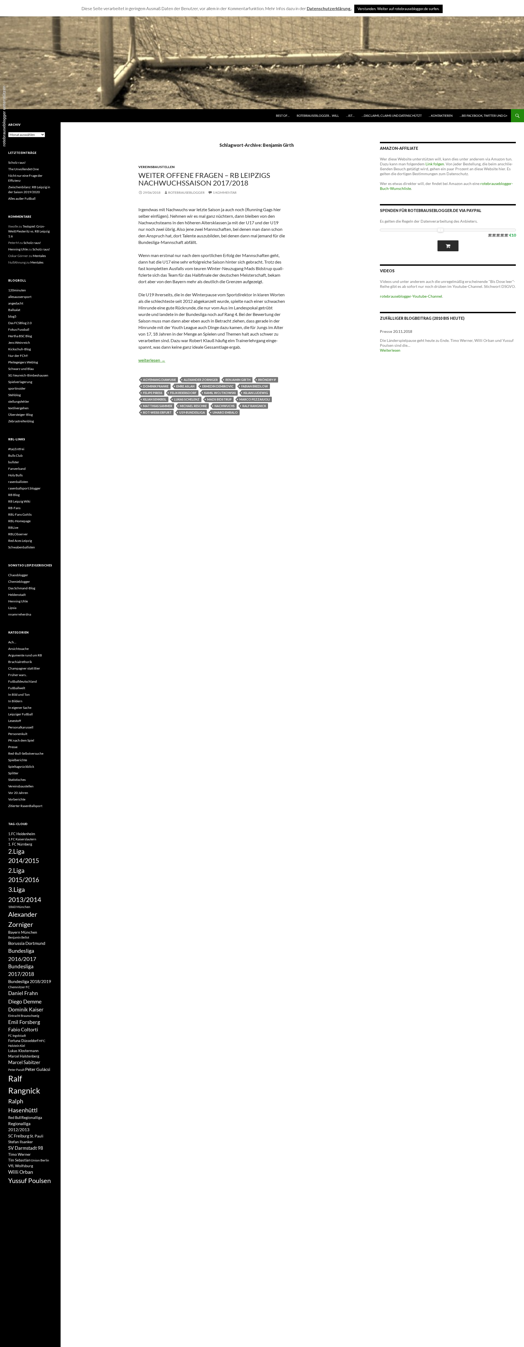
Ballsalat (14, 310)
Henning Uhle (18, 249)
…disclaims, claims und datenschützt (392, 115)
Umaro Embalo (225, 412)
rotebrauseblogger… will (318, 115)
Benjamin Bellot (18, 937)
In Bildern (15, 701)
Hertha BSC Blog (20, 336)
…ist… (350, 115)
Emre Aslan (185, 386)
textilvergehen (18, 408)
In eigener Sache (19, 708)
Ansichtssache (18, 649)
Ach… (12, 642)
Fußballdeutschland (22, 681)
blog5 (12, 316)
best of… (283, 115)
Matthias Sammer (157, 406)
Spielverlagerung (20, 382)
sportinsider (17, 388)
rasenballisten (18, 482)
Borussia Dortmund (26, 943)
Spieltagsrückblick (21, 766)
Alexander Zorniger (201, 379)
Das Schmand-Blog (21, 588)
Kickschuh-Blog (19, 349)
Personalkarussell (20, 727)
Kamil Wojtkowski (220, 393)
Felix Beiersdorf (183, 393)
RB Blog (14, 495)
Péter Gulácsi (37, 1069)
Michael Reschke (193, 406)
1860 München (19, 907)
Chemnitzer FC (19, 987)
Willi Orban (20, 1172)
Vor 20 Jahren (18, 793)
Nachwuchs (225, 406)
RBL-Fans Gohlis (20, 514)
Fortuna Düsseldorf (23, 1040)
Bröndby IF (267, 379)
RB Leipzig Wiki (19, 501)
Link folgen (434, 164)
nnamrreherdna (19, 614)
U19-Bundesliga (192, 412)
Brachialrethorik (20, 662)
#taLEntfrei (16, 449)
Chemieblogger (19, 582)
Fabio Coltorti (23, 1029)
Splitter (13, 773)
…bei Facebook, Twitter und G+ (483, 115)
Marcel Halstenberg (23, 1056)
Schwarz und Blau (21, 369)
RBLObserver (18, 534)
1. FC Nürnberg (20, 844)
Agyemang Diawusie (159, 379)
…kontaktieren (440, 115)
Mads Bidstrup (219, 399)
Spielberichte (17, 760)
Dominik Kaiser (26, 1009)
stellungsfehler (18, 401)
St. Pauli (36, 1136)
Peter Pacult (16, 1069)
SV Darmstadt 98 (25, 1148)
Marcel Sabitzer (24, 1062)
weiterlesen (151, 360)
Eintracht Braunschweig (23, 1015)
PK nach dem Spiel (21, 740)
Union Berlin (40, 1160)
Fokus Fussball (18, 329)
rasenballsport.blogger (24, 488)
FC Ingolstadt (17, 1035)
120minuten (17, 290)
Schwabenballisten (21, 547)
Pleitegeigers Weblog (23, 362)
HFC (42, 1041)
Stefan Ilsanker (20, 1141)
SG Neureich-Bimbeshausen (28, 375)
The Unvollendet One (23, 169)
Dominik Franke (156, 386)
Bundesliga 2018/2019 (29, 981)
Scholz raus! (17, 162)
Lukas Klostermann (23, 1051)
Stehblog (14, 395)
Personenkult (17, 734)
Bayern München (22, 932)
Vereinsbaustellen (156, 167)
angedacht (15, 303)
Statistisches (17, 780)
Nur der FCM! (18, 356)
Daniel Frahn (23, 993)
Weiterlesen (390, 350)
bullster (13, 462)
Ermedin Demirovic (218, 386)
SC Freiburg (18, 1135)
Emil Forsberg (24, 1022)
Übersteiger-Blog (20, 415)
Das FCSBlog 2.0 (20, 323)
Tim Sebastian (19, 1160)
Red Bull (14, 1117)
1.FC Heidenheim (21, 834)
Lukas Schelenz (187, 399)
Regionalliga (31, 1117)
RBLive (13, 527)
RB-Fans (14, 508)
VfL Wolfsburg (20, 1165)
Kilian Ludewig (255, 393)
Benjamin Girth (238, 379)
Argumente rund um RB (25, 655)
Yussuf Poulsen (29, 1180)
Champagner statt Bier (24, 668)
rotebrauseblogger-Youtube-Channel (411, 296)
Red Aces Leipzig (20, 541)
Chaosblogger (18, 575)
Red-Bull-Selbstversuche (25, 753)
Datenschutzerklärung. (329, 8)
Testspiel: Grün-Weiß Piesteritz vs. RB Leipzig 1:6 (29, 231)
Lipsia (12, 608)
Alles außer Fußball (21, 198)
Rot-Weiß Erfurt (157, 412)
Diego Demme (24, 1001)
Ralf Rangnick (254, 406)
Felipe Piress (152, 393)
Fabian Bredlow (254, 386)
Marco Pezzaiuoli (254, 399)
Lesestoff (14, 721)
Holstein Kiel (16, 1045)
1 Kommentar (225, 192)
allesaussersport (19, 297)
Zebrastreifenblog (21, 421)
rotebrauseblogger (186, 192)
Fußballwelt (16, 688)
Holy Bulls (15, 475)
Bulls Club (15, 455)
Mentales (39, 256)
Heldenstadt (17, 595)
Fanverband (17, 469)
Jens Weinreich (19, 343)
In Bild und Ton (19, 694)
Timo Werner (19, 1154)
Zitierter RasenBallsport (25, 806)
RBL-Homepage (19, 521)
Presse (12, 747)
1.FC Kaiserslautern (22, 839)
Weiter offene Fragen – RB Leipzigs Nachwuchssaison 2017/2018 (204, 179)
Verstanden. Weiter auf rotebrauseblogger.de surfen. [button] (398, 9)
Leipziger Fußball (20, 714)
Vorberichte (16, 799)
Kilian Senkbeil (154, 399)
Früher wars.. (17, 675)
